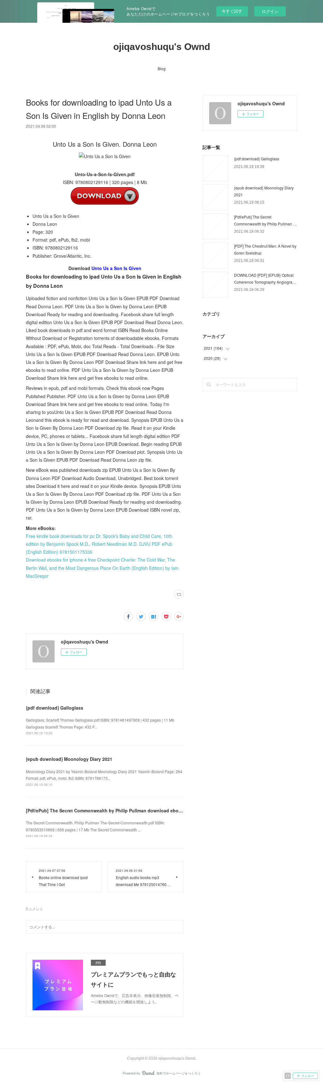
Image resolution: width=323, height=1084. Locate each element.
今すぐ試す (232, 11)
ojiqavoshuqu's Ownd (161, 46)
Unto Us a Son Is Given (116, 268)
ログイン (270, 11)
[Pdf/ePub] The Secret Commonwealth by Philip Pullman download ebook (105, 810)
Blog (162, 68)
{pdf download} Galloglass (54, 708)
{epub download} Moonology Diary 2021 (69, 759)
